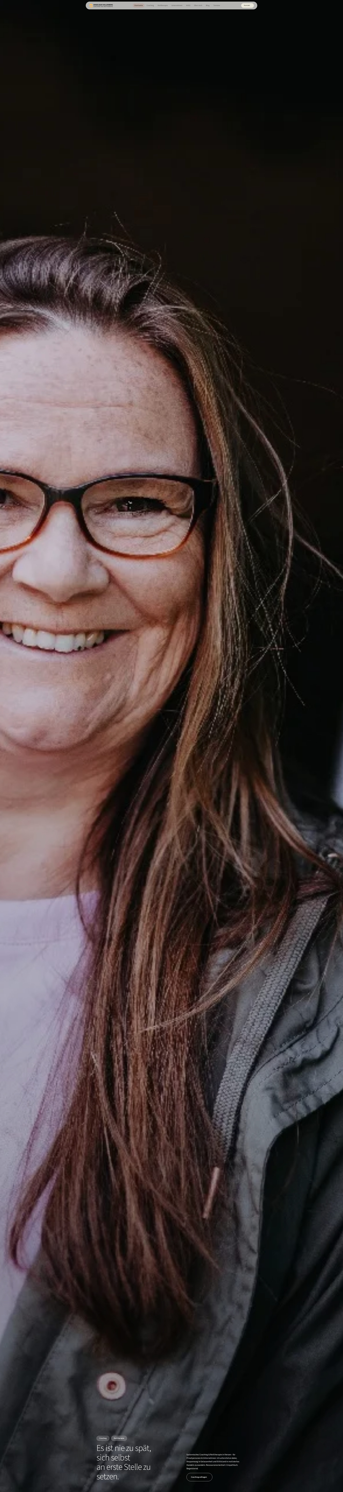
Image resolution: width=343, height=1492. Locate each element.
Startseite (138, 5)
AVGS (188, 5)
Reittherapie (163, 5)
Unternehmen (177, 5)
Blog (208, 5)
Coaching (150, 5)
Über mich (198, 5)
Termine (216, 5)
